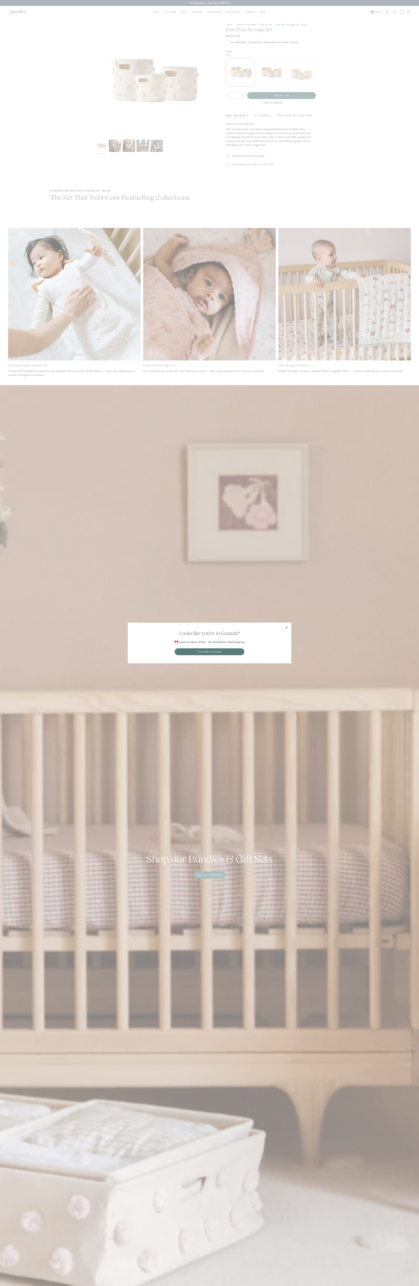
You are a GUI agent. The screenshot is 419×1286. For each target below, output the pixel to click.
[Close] (286, 627)
